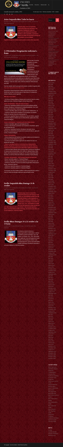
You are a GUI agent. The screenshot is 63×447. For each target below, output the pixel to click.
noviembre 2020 (52, 170)
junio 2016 (50, 258)
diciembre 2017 (52, 228)
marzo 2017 (51, 244)
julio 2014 (50, 295)
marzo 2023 (51, 135)
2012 (53, 11)
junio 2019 (50, 197)
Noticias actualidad (47, 11)
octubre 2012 (51, 330)
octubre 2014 (51, 291)
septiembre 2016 (52, 254)
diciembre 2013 (52, 307)
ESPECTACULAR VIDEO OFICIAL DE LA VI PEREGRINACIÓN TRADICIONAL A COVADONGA (53, 34)
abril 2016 (50, 262)
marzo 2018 (51, 223)
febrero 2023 (51, 137)
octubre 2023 (51, 126)
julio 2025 (50, 96)
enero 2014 (51, 305)
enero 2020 (51, 184)
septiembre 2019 (52, 191)
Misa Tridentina (52, 409)
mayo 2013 (50, 318)
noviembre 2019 (52, 188)
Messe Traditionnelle (53, 388)
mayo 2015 (50, 279)
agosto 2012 (51, 333)
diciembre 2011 (52, 346)
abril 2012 (50, 339)
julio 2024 (50, 112)
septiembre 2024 (52, 110)
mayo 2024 (50, 116)
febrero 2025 (51, 105)
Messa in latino (51, 386)
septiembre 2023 (52, 128)
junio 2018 (50, 218)
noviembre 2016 (52, 251)
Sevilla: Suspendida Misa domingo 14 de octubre (19, 184)
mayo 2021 (50, 160)
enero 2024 (51, 121)
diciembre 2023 (52, 123)
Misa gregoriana (52, 391)
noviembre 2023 (52, 124)
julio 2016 (50, 256)
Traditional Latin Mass (53, 418)
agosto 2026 (51, 82)
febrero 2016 (51, 265)
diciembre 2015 (52, 269)
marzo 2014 (51, 302)
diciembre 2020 (52, 168)
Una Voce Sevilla (28, 21)
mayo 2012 (50, 337)
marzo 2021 (51, 163)
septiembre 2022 (52, 144)
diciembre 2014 (52, 288)
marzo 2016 (51, 263)
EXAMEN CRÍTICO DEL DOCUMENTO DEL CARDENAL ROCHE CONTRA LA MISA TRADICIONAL (53, 55)
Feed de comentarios (53, 433)
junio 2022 (50, 146)
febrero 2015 (51, 284)
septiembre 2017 (52, 233)
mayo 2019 (50, 198)
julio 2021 (50, 156)
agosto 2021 (51, 154)
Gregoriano (51, 379)
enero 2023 (51, 139)
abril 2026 (50, 86)
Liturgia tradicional (52, 384)
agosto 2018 (51, 214)
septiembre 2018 (52, 212)
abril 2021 (50, 161)
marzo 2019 (51, 202)
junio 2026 (50, 84)
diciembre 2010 (52, 353)
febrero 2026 (51, 88)
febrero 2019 (51, 204)
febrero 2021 (51, 165)
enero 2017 (51, 247)
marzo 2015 (51, 283)
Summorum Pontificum (31, 55)
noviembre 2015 (52, 270)
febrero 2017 (51, 246)
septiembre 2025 (52, 93)
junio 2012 (50, 335)
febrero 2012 (51, 342)
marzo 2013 (51, 321)
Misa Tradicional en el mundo (20, 55)
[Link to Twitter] (7, 14)
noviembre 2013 (52, 309)
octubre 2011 (51, 349)
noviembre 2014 (52, 290)
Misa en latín (51, 390)
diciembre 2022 (52, 140)
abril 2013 (50, 319)
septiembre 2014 (52, 293)
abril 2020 (50, 179)
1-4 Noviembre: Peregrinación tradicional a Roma (20, 52)
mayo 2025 (50, 100)
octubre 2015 (51, 272)
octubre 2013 (51, 311)
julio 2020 (50, 174)
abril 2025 (50, 102)
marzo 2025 (51, 103)
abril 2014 (50, 300)
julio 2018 (50, 216)
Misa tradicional (52, 393)
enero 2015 (51, 286)
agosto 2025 (51, 95)
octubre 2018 (51, 211)
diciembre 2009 (52, 355)
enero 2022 (51, 151)
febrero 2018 (51, 225)
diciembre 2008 (52, 356)
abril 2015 (50, 281)
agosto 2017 (51, 235)
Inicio (41, 11)
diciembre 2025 (52, 91)
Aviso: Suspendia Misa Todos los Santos (19, 19)
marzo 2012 (51, 340)
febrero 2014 (51, 304)
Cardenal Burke (52, 372)
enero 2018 (51, 226)
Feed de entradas (52, 432)
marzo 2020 (51, 181)
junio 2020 (50, 175)
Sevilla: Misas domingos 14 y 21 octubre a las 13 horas (21, 222)
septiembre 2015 (52, 274)
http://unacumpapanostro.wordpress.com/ (14, 87)
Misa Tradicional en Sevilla (19, 21)
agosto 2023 (51, 130)
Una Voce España (52, 419)
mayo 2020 (50, 177)
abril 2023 (50, 133)
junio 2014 (50, 297)
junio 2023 (50, 132)
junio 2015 (50, 277)
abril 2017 (50, 242)
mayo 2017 (50, 240)
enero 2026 (51, 89)
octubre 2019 (51, 189)
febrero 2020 (51, 182)
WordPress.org (51, 435)
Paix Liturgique (51, 411)
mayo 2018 (50, 219)
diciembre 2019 (52, 186)
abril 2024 (50, 118)
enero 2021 (51, 167)
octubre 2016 (51, 253)
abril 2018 (50, 221)
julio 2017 (50, 237)
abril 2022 (50, 147)
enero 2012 (51, 344)
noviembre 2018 (52, 209)
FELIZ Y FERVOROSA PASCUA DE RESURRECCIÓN (52, 48)
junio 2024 (50, 114)
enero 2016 (51, 267)
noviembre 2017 (52, 230)
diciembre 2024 (52, 109)
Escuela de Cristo (52, 377)
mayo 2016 (50, 260)
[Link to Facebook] (4, 14)
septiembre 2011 (52, 351)
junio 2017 (50, 239)
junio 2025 (50, 98)
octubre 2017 (51, 232)
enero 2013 (51, 325)
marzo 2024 (51, 119)
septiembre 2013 (52, 312)
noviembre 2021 (52, 153)
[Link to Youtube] (9, 14)
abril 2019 (50, 200)
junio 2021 (50, 158)
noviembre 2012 (52, 328)
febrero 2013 (51, 323)
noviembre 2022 (52, 142)
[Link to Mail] (12, 14)
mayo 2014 (50, 298)
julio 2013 (50, 314)
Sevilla (49, 412)
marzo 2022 (51, 149)
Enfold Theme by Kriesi (22, 444)
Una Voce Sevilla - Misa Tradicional (11, 57)
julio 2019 (50, 195)
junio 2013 (50, 316)
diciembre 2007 (52, 358)
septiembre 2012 (52, 332)
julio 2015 (50, 275)
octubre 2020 (51, 172)
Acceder (50, 430)
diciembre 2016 (52, 249)
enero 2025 (51, 107)
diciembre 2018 (52, 207)
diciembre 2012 (52, 326)
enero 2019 (51, 205)
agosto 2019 (51, 193)
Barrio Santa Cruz (52, 367)
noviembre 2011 (52, 348)
